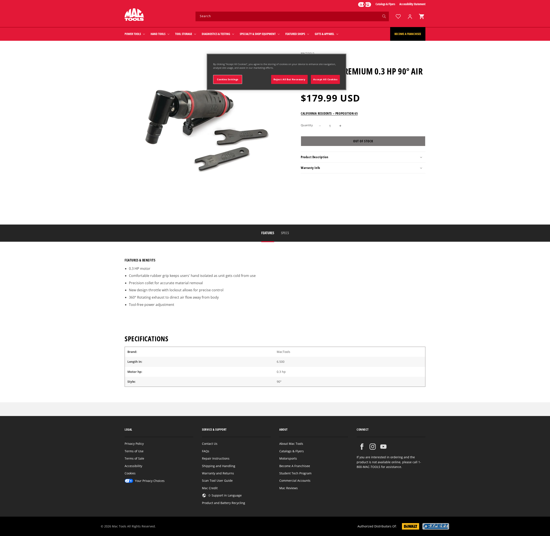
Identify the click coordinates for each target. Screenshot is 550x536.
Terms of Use (134, 451)
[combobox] (292, 16)
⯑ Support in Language (225, 495)
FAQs (205, 451)
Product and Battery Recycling (223, 503)
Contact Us (209, 444)
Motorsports (288, 458)
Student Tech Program (295, 473)
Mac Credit (210, 488)
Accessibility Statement (412, 4)
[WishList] (398, 16)
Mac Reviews (288, 488)
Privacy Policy (134, 444)
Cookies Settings (227, 79)
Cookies (130, 473)
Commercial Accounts (294, 480)
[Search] (384, 16)
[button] (421, 16)
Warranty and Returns (218, 473)
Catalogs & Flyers (385, 4)
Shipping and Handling (218, 466)
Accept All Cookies (325, 79)
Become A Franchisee (294, 466)
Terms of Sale (134, 458)
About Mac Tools (291, 444)
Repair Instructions (215, 458)
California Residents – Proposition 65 (329, 113)
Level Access (364, 4)
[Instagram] (372, 446)
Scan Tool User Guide (217, 480)
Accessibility (133, 466)
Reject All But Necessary (289, 79)
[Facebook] (362, 446)
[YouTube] (383, 446)
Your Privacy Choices (150, 481)
